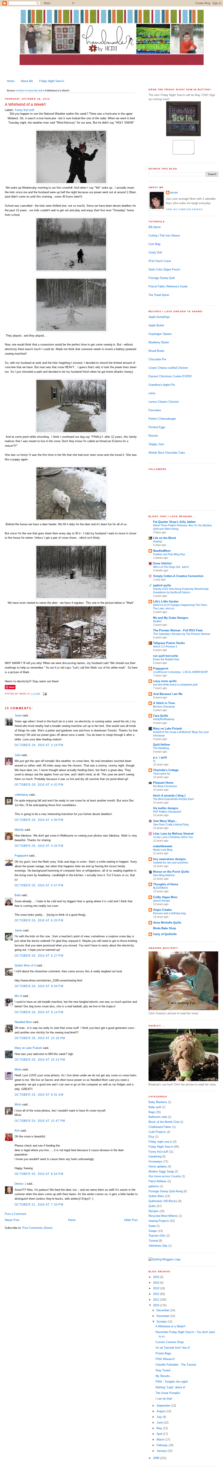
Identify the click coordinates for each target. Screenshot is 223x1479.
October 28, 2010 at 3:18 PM (39, 745)
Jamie (18, 930)
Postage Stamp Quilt (162, 278)
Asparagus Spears (160, 333)
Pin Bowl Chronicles (165, 786)
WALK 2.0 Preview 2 (165, 646)
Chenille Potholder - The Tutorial (175, 1364)
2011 (156, 1299)
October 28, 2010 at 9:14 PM (39, 1012)
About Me (27, 81)
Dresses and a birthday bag (169, 913)
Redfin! (157, 621)
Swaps (153, 1230)
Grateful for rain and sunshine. (171, 862)
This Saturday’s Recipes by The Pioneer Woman (181, 634)
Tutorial (153, 1240)
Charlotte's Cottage (166, 770)
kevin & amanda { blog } (169, 795)
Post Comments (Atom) (37, 1227)
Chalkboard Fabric (160, 1127)
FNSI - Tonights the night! (171, 1381)
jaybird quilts (162, 585)
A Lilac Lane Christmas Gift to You (173, 837)
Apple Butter (156, 325)
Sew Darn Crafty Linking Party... (171, 824)
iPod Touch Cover (160, 261)
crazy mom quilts (165, 681)
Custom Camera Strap (169, 1342)
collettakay (21, 794)
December (163, 1310)
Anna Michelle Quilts (167, 922)
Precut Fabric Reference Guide (168, 286)
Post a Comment (15, 1214)
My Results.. (163, 1376)
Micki (18, 1104)
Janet (18, 715)
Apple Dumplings (159, 317)
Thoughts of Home (165, 884)
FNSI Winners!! (165, 1359)
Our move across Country (165, 1176)
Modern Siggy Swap (161, 1171)
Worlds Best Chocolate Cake (167, 452)
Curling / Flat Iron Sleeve (164, 235)
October (162, 1321)
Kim (17, 1130)
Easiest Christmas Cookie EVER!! (170, 376)
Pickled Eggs (157, 427)
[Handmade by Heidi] (183, 135)
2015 (156, 1277)
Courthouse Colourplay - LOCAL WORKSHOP (180, 672)
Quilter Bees (156, 1196)
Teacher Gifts (157, 1235)
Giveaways (155, 1161)
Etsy (151, 1136)
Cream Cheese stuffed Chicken (168, 367)
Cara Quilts (160, 715)
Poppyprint (21, 855)
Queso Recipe (161, 900)
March (161, 1439)
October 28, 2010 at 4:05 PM (39, 820)
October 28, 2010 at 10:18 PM (40, 1038)
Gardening (155, 1156)
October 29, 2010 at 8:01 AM (39, 1094)
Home (10, 81)
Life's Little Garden (166, 601)
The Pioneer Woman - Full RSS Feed (178, 630)
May (160, 1428)
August (161, 1411)
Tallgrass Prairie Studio (169, 643)
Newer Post (12, 1220)
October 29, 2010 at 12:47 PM (40, 1120)
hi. (154, 761)
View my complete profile (184, 209)
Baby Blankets (158, 1102)
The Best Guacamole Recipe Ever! (173, 799)
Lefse (152, 393)
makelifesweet (162, 846)
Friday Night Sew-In (51, 81)
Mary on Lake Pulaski (28, 1048)
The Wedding (161, 748)
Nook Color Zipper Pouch (164, 269)
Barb (17, 895)
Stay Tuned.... (164, 1370)
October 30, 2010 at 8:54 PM (39, 1173)
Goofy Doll (155, 252)
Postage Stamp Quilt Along (166, 1191)
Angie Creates (162, 909)
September (164, 1405)
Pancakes (155, 410)
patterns (154, 1186)
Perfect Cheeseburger (162, 418)
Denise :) (20, 1183)
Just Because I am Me (167, 694)
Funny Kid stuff (34, 90)
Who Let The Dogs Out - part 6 (171, 566)
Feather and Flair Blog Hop (169, 554)
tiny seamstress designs (169, 859)
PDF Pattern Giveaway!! (167, 811)
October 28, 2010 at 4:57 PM (39, 885)
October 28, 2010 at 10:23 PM (40, 1059)
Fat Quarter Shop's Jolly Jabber (174, 521)
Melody (19, 829)
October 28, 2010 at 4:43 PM (39, 845)
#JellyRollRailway (163, 719)
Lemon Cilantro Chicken (164, 401)
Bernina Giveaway (164, 706)
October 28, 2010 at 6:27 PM (39, 955)
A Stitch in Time (164, 703)
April (160, 1433)
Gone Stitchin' (162, 563)
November (163, 1316)
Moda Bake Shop (164, 928)
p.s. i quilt (160, 757)
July (160, 1417)
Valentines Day (158, 1245)
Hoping (157, 541)
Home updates (158, 1166)
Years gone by (161, 773)
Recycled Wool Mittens (163, 1215)
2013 (156, 1288)
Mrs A (18, 996)
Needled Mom (23, 1022)
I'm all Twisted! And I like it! (172, 1347)
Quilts (152, 1206)
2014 (156, 1282)
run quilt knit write (165, 655)
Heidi (174, 192)
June (160, 1422)
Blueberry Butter (159, 342)
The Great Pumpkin (167, 1393)
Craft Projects (157, 1132)
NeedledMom (162, 550)
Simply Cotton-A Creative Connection (178, 576)
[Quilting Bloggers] (165, 1259)
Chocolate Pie (157, 359)
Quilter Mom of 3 (25, 965)
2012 (156, 1294)
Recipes (154, 1211)
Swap (152, 1225)
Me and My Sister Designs (170, 617)
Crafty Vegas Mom (165, 897)
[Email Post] (44, 693)
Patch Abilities (158, 1181)
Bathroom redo (158, 1116)
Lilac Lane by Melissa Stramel (173, 833)
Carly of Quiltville (165, 934)
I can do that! (163, 1398)
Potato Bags (163, 1353)
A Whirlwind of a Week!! (25, 104)
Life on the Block (164, 538)
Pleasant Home (163, 782)
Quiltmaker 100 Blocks (163, 1201)
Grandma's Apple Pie (162, 384)
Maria (18, 1069)
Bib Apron (155, 227)
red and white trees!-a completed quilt (175, 684)
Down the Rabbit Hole (166, 659)
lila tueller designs (165, 808)
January (162, 1450)
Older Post (131, 1220)
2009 (156, 1458)
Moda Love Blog (162, 849)
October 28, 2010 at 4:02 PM (39, 784)
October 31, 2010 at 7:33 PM (39, 1204)
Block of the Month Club (164, 1122)
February (163, 1445)
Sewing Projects (159, 1220)
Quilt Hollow (161, 744)
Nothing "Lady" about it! (170, 1387)
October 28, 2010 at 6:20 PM (39, 920)
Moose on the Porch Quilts (171, 871)
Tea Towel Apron (159, 295)
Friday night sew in (160, 1141)
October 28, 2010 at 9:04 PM (39, 986)
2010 (156, 1305)
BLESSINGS (160, 887)
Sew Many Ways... (165, 821)
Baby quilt (155, 1107)
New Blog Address (164, 875)
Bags (152, 1112)
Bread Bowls (156, 350)
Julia (17, 755)
